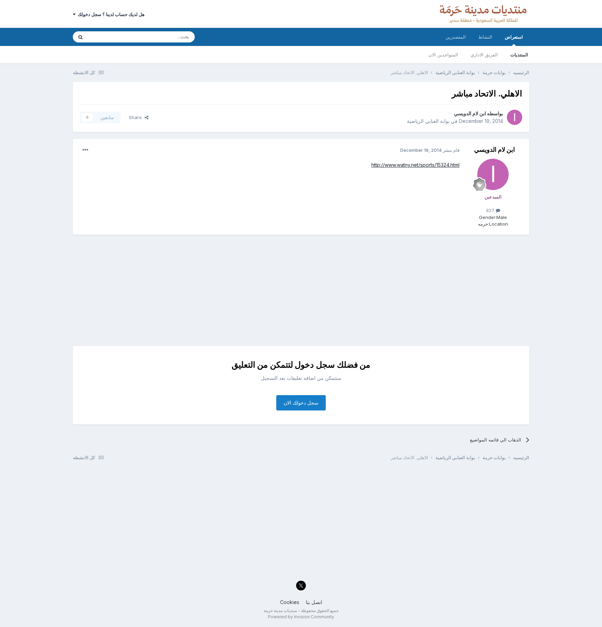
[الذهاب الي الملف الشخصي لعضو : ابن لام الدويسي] (514, 117)
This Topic (108, 36)
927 (491, 210)
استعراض (514, 37)
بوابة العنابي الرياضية (428, 121)
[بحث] (80, 36)
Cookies (289, 602)
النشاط (485, 37)
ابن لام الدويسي (470, 113)
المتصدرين (456, 37)
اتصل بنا (314, 602)
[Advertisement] (301, 290)
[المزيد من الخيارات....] (85, 150)
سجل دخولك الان (301, 403)
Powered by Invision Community (301, 616)
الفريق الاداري (484, 54)
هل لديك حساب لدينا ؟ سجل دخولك (110, 14)
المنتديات (519, 54)
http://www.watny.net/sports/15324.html (415, 165)
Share (137, 117)
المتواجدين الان (443, 54)
